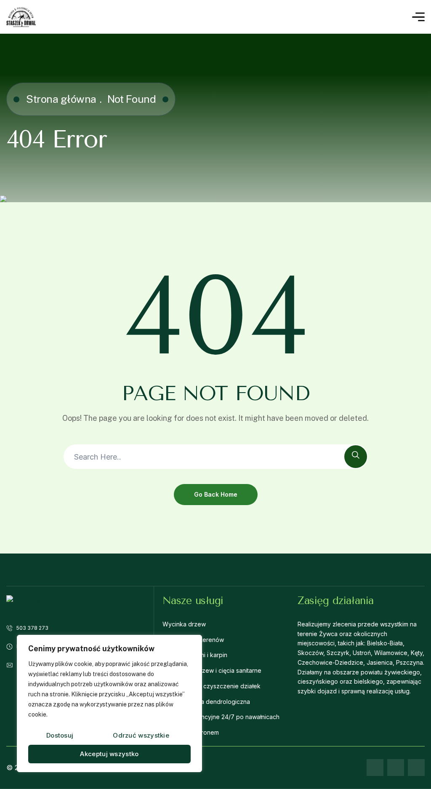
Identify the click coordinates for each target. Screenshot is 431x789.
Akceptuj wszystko (109, 754)
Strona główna (61, 99)
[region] (109, 703)
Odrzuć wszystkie (141, 735)
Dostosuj (59, 735)
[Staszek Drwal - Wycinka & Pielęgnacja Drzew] (21, 17)
